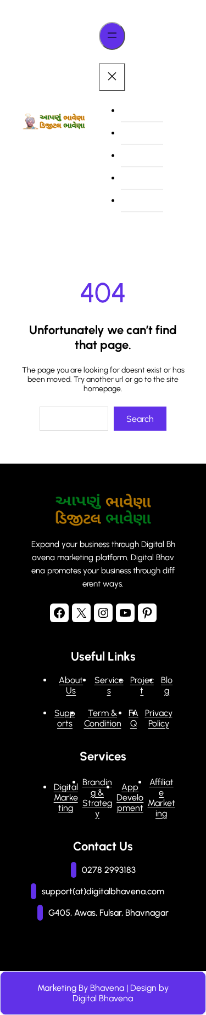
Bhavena (107, 988)
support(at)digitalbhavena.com (103, 891)
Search (140, 419)
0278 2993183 (109, 870)
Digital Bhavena (103, 998)
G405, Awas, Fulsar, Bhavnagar (108, 912)
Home (137, 110)
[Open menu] (112, 36)
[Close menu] (112, 77)
